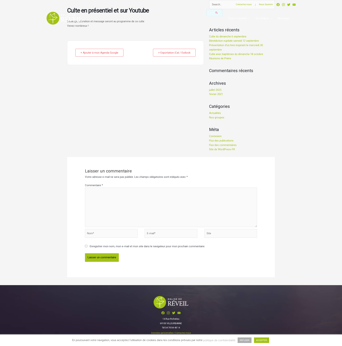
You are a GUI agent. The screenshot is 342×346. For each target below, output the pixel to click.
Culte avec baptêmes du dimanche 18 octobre (236, 54)
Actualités (215, 113)
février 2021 (216, 94)
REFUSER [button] (244, 340)
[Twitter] (288, 4)
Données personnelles (162, 333)
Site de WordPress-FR (222, 149)
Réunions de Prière (220, 58)
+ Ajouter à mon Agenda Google (99, 52)
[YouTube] (294, 4)
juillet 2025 (215, 89)
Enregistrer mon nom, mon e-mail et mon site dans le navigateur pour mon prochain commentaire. (147, 246)
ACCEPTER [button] (261, 340)
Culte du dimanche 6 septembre (227, 36)
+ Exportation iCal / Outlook (174, 52)
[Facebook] (278, 4)
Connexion (215, 136)
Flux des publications (221, 140)
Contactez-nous (244, 4)
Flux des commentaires (223, 145)
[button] (248, 18)
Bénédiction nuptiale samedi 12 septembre (234, 40)
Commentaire (94, 185)
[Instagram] (283, 4)
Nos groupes (216, 117)
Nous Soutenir (266, 4)
